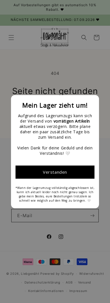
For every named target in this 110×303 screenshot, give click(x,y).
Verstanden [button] (55, 172)
